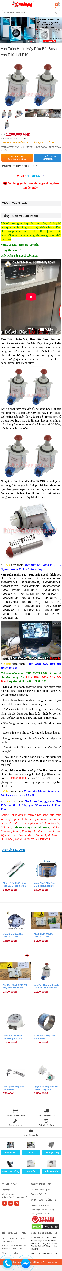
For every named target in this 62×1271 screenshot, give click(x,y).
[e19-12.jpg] (31, 114)
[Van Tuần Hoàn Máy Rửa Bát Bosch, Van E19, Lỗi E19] (7, 114)
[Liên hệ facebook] (25, 1263)
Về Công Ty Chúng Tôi (40, 1190)
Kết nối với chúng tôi (15, 1197)
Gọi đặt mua (48, 157)
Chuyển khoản (8, 1194)
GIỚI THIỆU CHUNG (41, 1184)
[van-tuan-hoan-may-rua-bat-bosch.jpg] (19, 114)
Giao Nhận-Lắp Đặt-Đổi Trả (42, 1210)
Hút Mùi (31, 1171)
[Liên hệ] (7, 1263)
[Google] (10, 1203)
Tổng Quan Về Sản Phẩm (20, 216)
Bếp (31, 1152)
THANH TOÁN (9, 1184)
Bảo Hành (10, 1152)
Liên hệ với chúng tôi (44, 1233)
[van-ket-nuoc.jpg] (7, 125)
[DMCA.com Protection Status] (45, 1226)
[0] (56, 5)
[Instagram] (16, 1203)
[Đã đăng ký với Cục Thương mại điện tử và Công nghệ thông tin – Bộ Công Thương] (42, 1219)
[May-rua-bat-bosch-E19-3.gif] (43, 114)
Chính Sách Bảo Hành (40, 1205)
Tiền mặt (6, 1190)
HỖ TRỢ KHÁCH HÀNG (14, 1233)
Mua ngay (17, 157)
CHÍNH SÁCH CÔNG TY (43, 1199)
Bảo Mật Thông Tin (39, 1194)
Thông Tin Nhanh (14, 203)
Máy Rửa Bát (51, 1171)
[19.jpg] (55, 114)
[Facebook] (4, 1203)
